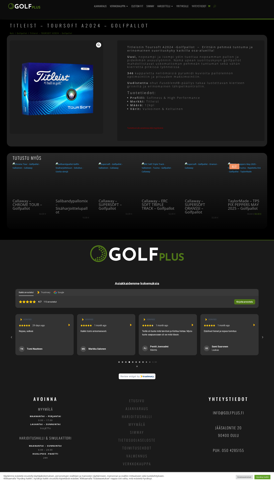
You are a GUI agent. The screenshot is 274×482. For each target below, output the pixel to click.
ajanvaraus (137, 408)
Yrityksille (182, 6)
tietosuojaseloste (137, 440)
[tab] (119, 362)
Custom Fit (137, 6)
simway (137, 432)
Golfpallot (22, 33)
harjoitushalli (137, 416)
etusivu (137, 400)
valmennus (137, 455)
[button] (98, 45)
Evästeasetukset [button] (244, 477)
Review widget (128, 376)
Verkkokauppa (117, 6)
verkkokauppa (137, 463)
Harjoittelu (163, 6)
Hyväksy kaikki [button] (262, 477)
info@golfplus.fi (228, 412)
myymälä (137, 424)
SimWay (150, 6)
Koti (12, 33)
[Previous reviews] (11, 337)
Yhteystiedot (199, 6)
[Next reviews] (262, 337)
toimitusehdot (137, 447)
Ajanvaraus (100, 6)
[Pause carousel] (137, 366)
